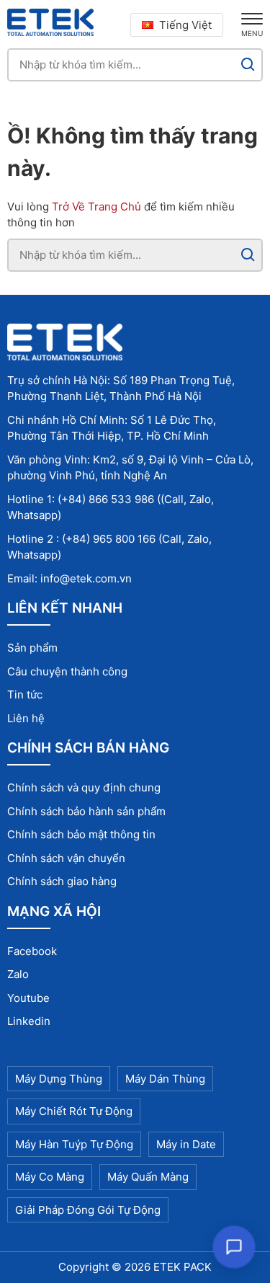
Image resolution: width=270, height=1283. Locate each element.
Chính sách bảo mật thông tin (81, 834)
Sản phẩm (32, 647)
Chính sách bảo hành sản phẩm (86, 811)
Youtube (28, 998)
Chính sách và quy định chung (84, 787)
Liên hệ (26, 718)
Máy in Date (186, 1144)
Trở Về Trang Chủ (96, 206)
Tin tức (24, 694)
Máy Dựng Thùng (58, 1079)
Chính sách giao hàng (62, 881)
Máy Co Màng (49, 1177)
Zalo (18, 974)
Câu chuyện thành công (67, 671)
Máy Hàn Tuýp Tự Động (74, 1144)
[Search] (248, 65)
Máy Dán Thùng (165, 1079)
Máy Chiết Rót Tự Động (73, 1111)
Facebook (32, 951)
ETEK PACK (182, 1267)
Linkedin (28, 1021)
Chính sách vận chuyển (66, 858)
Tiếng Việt (185, 25)
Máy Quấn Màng (148, 1177)
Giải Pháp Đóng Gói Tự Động (88, 1210)
